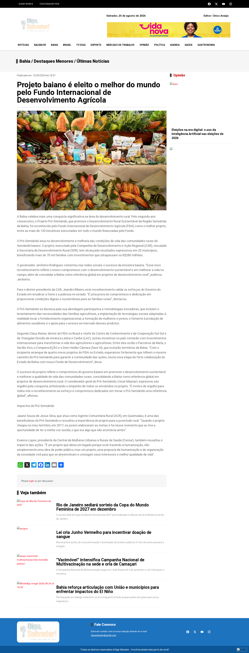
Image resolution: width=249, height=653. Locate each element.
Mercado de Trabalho (120, 45)
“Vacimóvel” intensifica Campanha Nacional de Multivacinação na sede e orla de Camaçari (100, 562)
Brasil (67, 45)
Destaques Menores (53, 61)
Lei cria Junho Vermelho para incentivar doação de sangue (103, 534)
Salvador (40, 45)
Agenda (175, 45)
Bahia (54, 45)
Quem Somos (26, 4)
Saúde (188, 45)
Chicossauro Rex (49, 4)
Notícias (23, 45)
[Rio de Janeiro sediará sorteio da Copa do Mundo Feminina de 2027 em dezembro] (36, 512)
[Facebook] (209, 4)
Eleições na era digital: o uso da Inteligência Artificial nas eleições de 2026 (197, 134)
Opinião (144, 45)
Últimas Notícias (93, 61)
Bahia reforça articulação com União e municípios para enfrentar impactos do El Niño (107, 589)
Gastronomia (206, 45)
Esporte (96, 45)
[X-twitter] (216, 4)
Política (159, 45)
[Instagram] (230, 4)
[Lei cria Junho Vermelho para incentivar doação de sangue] (36, 539)
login (31, 481)
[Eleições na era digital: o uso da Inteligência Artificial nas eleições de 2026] (201, 104)
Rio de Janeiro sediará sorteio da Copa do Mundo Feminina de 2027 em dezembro (102, 507)
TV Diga (81, 45)
